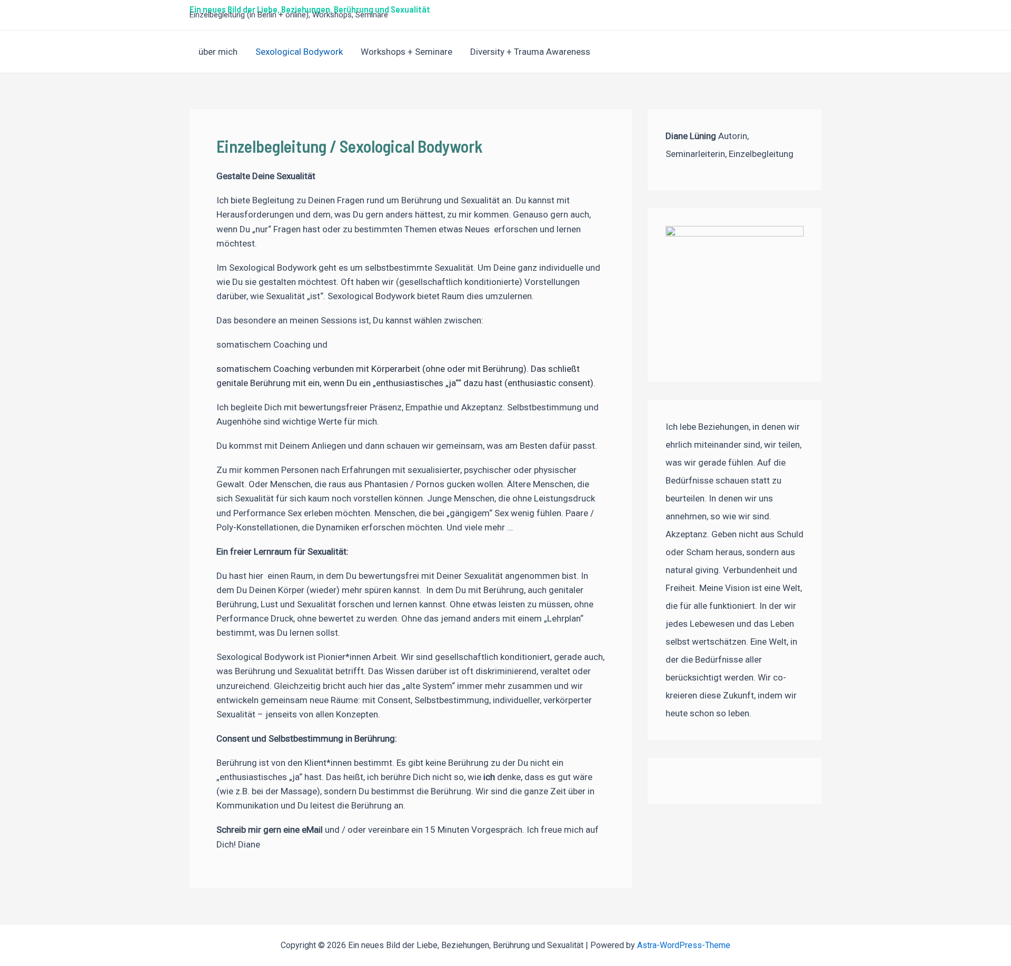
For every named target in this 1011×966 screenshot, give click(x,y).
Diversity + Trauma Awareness (530, 51)
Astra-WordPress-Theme (683, 945)
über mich (218, 51)
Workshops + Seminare (406, 51)
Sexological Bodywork (299, 51)
